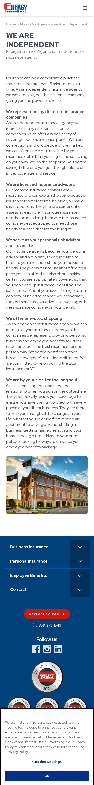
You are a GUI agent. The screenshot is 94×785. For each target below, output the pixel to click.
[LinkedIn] (58, 649)
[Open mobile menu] (85, 8)
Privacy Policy (17, 752)
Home (11, 24)
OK (46, 776)
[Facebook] (36, 649)
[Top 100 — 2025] (47, 677)
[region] (47, 746)
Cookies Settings (47, 762)
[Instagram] (47, 649)
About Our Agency (35, 24)
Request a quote (44, 614)
